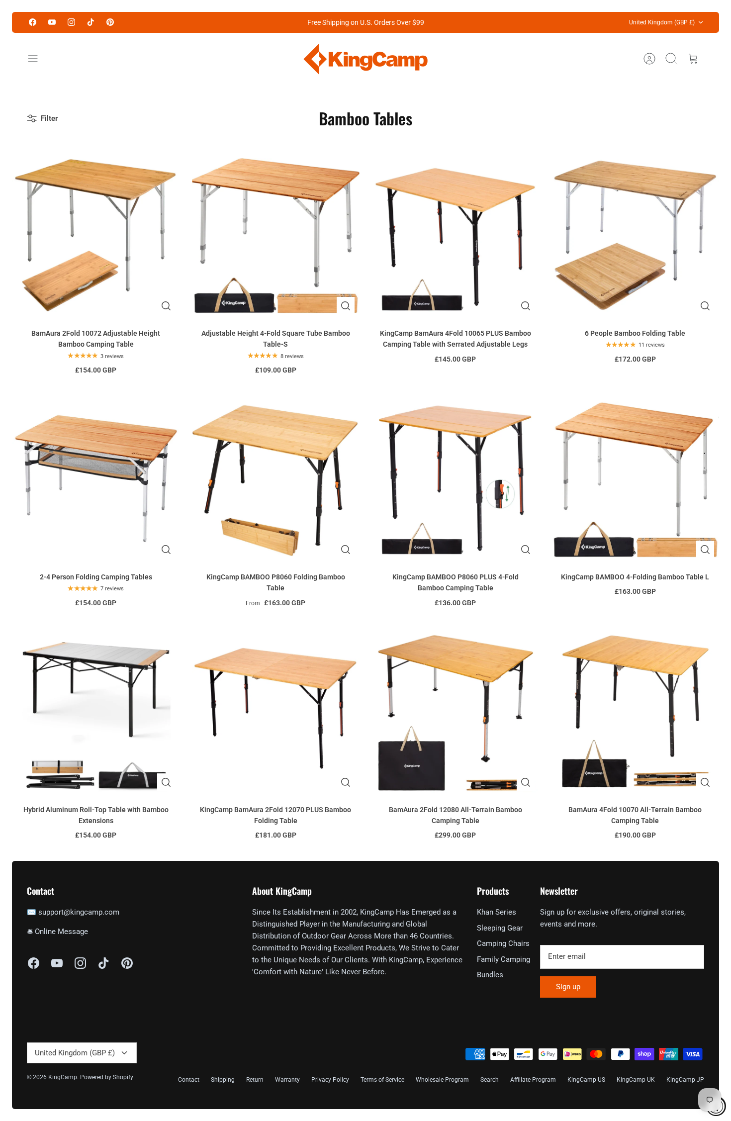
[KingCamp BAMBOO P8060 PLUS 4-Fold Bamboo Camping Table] (455, 479)
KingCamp (62, 1077)
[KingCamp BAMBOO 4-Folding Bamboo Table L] (635, 479)
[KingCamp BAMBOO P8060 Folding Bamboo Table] (276, 479)
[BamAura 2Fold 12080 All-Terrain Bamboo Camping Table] (455, 712)
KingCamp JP (685, 1079)
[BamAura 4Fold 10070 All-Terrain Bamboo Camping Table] (635, 712)
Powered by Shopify (106, 1077)
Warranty (287, 1079)
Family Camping (503, 959)
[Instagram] (71, 22)
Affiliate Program (533, 1079)
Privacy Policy (330, 1079)
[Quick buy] (166, 306)
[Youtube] (52, 22)
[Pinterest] (110, 22)
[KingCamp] (365, 59)
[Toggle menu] (38, 59)
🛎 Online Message (57, 931)
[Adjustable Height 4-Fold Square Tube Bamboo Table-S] (276, 236)
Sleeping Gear (500, 928)
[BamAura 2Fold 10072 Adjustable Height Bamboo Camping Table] (96, 236)
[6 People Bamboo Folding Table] (635, 236)
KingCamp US (586, 1079)
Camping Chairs (503, 943)
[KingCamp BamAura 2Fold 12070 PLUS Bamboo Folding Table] (276, 712)
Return (255, 1079)
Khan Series (496, 912)
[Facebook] (32, 22)
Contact (188, 1079)
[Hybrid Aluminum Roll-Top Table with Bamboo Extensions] (96, 712)
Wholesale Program (442, 1079)
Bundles (490, 974)
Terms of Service (382, 1079)
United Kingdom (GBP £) (662, 22)
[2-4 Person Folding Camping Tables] (96, 479)
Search (489, 1079)
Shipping (223, 1079)
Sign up (568, 986)
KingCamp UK (636, 1079)
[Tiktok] (90, 22)
